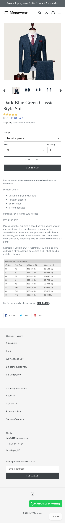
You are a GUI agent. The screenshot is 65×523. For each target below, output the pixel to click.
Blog (8, 351)
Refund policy (13, 374)
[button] (10, 114)
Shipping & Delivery (16, 366)
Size (6, 144)
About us (11, 395)
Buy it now (32, 168)
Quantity (51, 144)
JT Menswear (36, 513)
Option (7, 132)
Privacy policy (13, 411)
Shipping (7, 122)
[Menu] (59, 12)
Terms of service (15, 419)
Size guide (11, 343)
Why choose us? (15, 358)
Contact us (12, 403)
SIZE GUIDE (43, 303)
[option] (16, 90)
